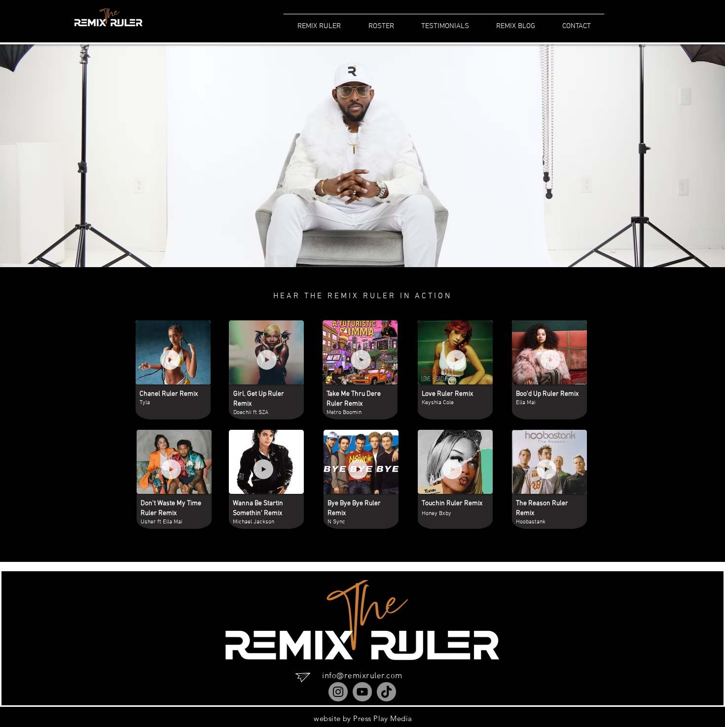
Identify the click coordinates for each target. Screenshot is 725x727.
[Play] (170, 360)
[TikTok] (386, 691)
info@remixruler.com (362, 676)
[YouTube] (362, 691)
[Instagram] (338, 691)
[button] (515, 22)
